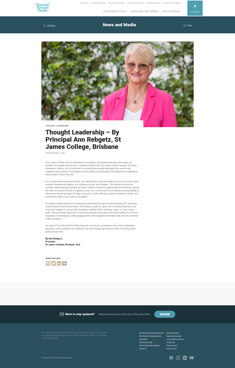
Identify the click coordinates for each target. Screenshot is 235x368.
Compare (195, 8)
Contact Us (170, 342)
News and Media (170, 11)
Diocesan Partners (116, 3)
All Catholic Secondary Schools (151, 333)
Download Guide (153, 3)
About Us (85, 3)
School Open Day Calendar (144, 11)
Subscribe (165, 314)
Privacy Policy (171, 345)
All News (51, 25)
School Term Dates (171, 3)
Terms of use (171, 349)
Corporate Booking (173, 336)
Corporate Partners (135, 3)
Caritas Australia (98, 3)
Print (189, 25)
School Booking (172, 333)
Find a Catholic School (114, 11)
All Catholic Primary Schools (150, 336)
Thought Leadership (57, 126)
